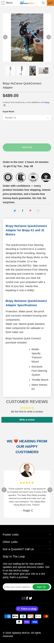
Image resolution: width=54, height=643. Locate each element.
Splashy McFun (21, 632)
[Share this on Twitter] (15, 210)
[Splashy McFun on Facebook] (27, 598)
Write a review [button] (27, 419)
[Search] (43, 3)
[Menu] (1, 3)
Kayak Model (8, 111)
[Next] (48, 37)
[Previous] (5, 37)
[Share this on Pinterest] (30, 210)
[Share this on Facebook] (23, 210)
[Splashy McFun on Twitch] (30, 598)
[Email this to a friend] (38, 210)
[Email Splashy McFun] (23, 598)
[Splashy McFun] (27, 3)
